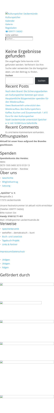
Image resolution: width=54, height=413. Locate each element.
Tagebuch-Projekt (10, 240)
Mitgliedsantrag (10, 181)
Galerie (9, 24)
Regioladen (11, 27)
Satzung (6, 185)
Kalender (10, 20)
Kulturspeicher (12, 17)
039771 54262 (13, 31)
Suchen (9, 75)
